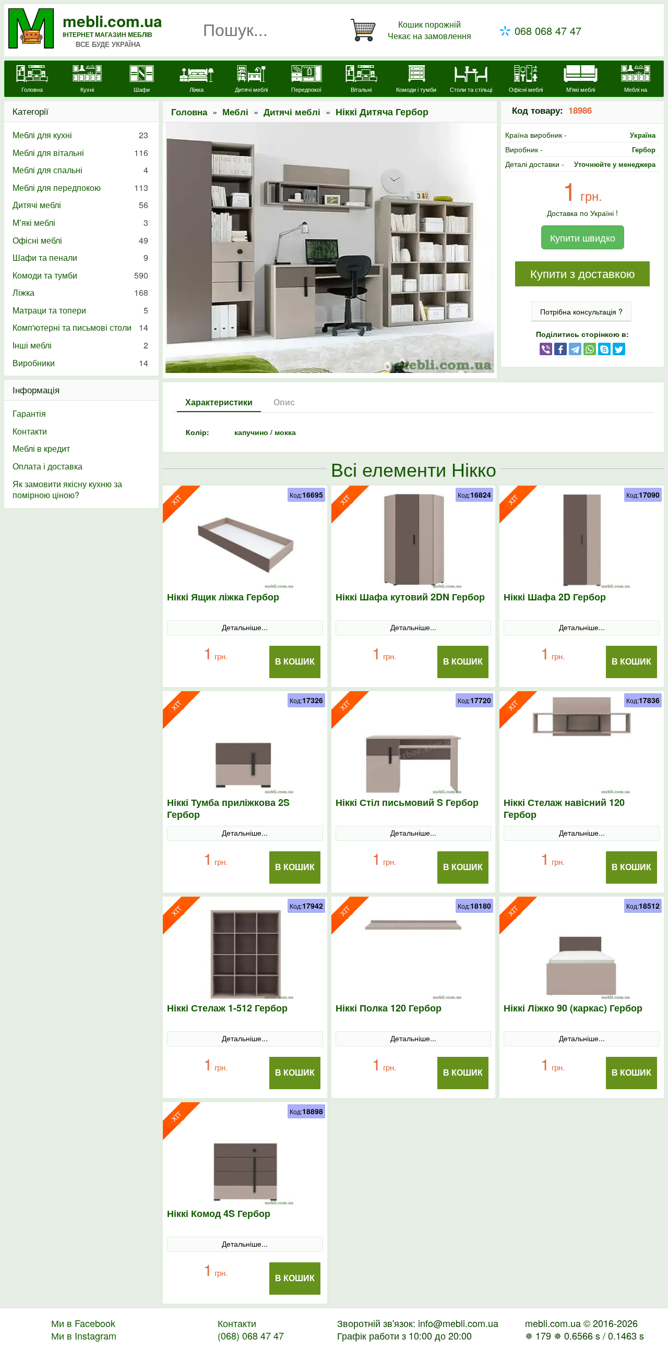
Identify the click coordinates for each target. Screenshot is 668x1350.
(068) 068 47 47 (251, 1335)
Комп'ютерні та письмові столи (80, 327)
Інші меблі (80, 345)
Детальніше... (245, 627)
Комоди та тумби (80, 275)
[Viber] (546, 348)
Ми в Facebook (83, 1323)
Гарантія (29, 413)
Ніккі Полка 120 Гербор (389, 1008)
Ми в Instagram (83, 1335)
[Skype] (604, 348)
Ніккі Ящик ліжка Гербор (223, 597)
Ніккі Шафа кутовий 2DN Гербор (410, 597)
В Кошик (295, 661)
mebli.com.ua (112, 20)
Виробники (80, 363)
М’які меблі (80, 222)
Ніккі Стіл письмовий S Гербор (407, 803)
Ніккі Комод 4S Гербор (218, 1214)
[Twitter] (619, 348)
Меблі (235, 111)
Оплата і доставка (47, 466)
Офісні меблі (80, 240)
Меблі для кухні (80, 135)
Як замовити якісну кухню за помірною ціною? (67, 489)
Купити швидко (582, 237)
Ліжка (80, 292)
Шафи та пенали (80, 257)
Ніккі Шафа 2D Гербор (555, 597)
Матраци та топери (80, 310)
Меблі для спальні (80, 170)
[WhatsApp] (589, 348)
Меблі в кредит (41, 448)
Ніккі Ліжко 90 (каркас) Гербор (573, 1008)
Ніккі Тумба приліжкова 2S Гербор (228, 809)
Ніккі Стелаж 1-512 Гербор (227, 1008)
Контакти (30, 431)
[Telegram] (575, 348)
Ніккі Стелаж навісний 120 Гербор (564, 809)
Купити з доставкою (582, 274)
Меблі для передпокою (80, 188)
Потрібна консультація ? (581, 311)
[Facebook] (560, 348)
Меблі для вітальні (80, 153)
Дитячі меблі (292, 111)
